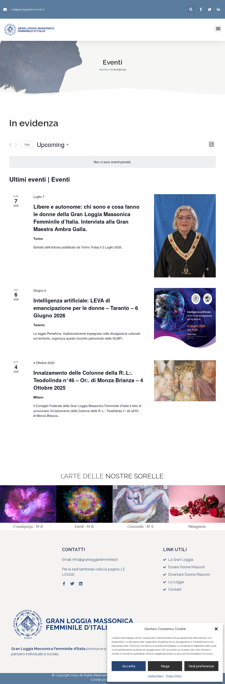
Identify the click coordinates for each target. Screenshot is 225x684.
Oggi (27, 144)
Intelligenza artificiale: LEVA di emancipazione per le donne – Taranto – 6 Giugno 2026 (85, 308)
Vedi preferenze (201, 666)
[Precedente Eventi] (10, 145)
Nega (165, 666)
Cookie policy (101, 679)
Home (103, 69)
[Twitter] (72, 584)
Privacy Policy (174, 675)
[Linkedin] (81, 584)
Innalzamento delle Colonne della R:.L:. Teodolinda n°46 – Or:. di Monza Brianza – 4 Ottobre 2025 (88, 380)
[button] (216, 629)
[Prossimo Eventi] (16, 145)
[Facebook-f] (64, 584)
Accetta (128, 666)
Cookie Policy (156, 675)
